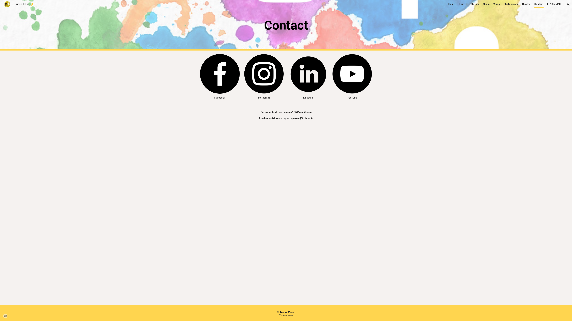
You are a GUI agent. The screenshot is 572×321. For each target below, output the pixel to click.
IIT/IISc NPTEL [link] (555, 4)
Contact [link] (538, 4)
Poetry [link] (463, 4)
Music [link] (486, 4)
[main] (286, 25)
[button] (568, 4)
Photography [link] (511, 4)
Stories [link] (475, 4)
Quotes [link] (526, 4)
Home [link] (451, 4)
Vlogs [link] (496, 4)
